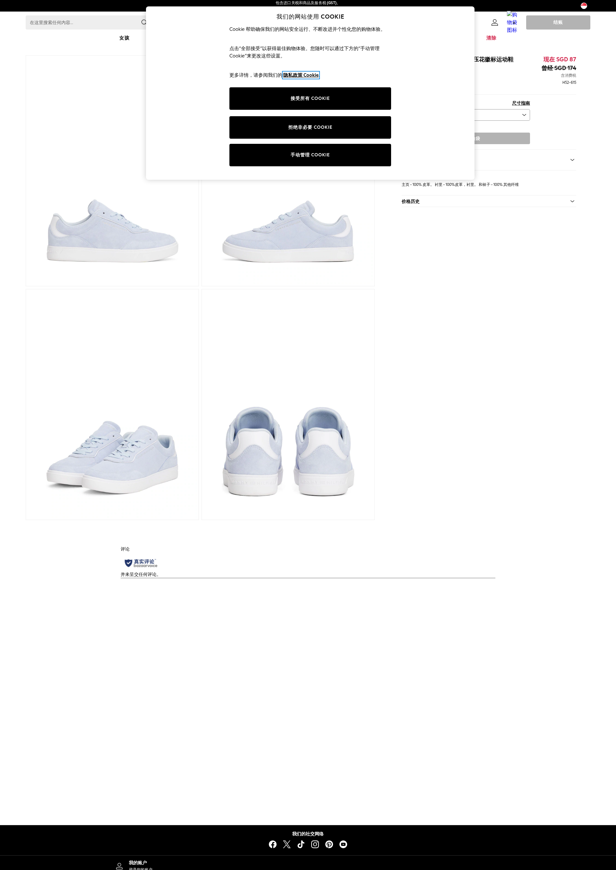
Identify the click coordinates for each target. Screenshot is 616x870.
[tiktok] (301, 844)
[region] (310, 93)
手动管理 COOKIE (310, 155)
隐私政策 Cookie (301, 75)
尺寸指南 (521, 103)
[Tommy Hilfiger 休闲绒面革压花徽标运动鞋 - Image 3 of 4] (112, 404)
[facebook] (273, 844)
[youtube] (343, 844)
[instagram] (315, 844)
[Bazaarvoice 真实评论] (141, 563)
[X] (287, 844)
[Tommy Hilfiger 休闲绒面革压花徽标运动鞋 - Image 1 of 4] (112, 171)
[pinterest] (329, 844)
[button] (489, 201)
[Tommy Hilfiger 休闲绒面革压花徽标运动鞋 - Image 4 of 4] (288, 404)
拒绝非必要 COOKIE (310, 127)
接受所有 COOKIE (310, 98)
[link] (495, 22)
